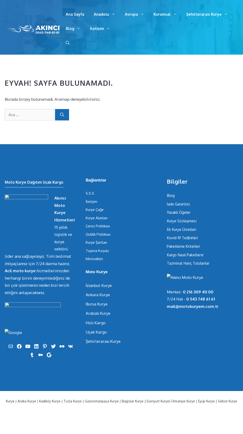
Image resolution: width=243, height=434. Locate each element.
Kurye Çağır (95, 209)
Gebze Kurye (227, 401)
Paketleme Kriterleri (183, 246)
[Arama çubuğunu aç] (67, 43)
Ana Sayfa (75, 14)
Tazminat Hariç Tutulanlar (188, 263)
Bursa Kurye (96, 303)
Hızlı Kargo (96, 322)
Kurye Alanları (96, 218)
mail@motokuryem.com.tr (193, 306)
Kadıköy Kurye (50, 401)
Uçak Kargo (96, 331)
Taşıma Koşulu (97, 250)
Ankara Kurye (98, 294)
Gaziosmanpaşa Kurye (102, 401)
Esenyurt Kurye (158, 401)
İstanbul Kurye (99, 285)
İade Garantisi (178, 204)
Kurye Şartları (96, 242)
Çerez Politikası (98, 226)
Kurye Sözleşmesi (181, 221)
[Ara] (62, 114)
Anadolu (101, 14)
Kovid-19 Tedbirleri (182, 237)
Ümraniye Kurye (183, 401)
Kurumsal (162, 14)
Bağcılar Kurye (133, 401)
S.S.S (90, 193)
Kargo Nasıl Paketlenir (185, 255)
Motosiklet (94, 259)
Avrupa (131, 14)
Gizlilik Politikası (98, 234)
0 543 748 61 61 (200, 298)
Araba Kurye (27, 401)
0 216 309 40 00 (198, 291)
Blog (70, 28)
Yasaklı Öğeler (178, 212)
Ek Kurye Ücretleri (181, 229)
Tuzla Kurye (73, 401)
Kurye (10, 401)
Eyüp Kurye (206, 401)
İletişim (97, 28)
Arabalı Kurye (98, 313)
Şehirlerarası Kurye (204, 14)
